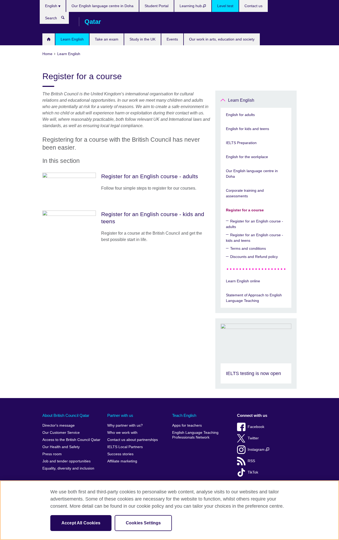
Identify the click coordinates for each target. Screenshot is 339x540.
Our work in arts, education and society (222, 39)
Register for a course (245, 210)
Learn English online (243, 281)
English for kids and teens (247, 129)
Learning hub (191, 6)
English (51, 6)
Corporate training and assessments (245, 193)
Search (65, 18)
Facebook (256, 427)
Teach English (184, 415)
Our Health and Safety (61, 447)
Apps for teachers (187, 425)
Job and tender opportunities (66, 461)
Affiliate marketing (122, 461)
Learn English (72, 39)
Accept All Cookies (80, 523)
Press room (52, 454)
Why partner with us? (125, 425)
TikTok (253, 472)
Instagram (257, 450)
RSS (251, 461)
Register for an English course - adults (254, 224)
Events (172, 39)
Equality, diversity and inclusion (68, 468)
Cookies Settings (143, 523)
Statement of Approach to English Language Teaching (254, 298)
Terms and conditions (248, 248)
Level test (225, 6)
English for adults (240, 115)
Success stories (120, 454)
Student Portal (156, 6)
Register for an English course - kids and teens (254, 238)
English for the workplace (247, 157)
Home (48, 39)
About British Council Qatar (65, 415)
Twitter (253, 438)
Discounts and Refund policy (254, 257)
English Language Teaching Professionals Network (195, 435)
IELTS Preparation (241, 143)
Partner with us (120, 415)
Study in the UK (142, 39)
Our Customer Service (61, 433)
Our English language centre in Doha (102, 6)
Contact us (253, 6)
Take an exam (106, 39)
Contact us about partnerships (132, 440)
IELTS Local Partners (125, 447)
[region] (169, 510)
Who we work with (122, 433)
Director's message (58, 425)
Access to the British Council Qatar (71, 440)
